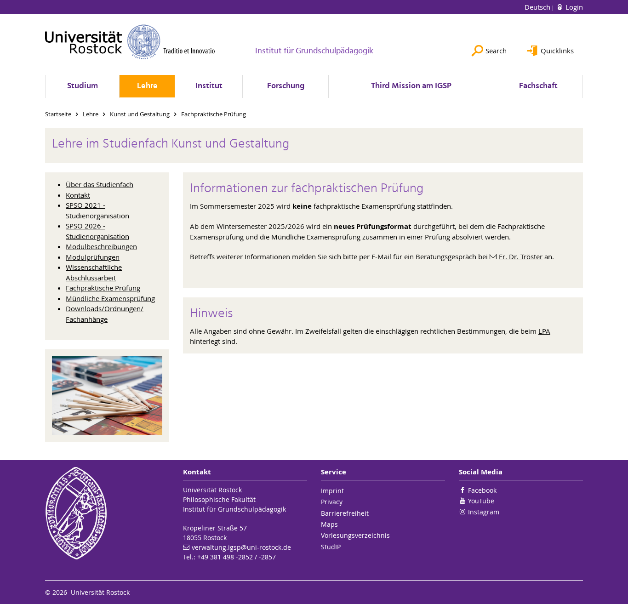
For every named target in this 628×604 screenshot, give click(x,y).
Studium (82, 86)
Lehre (147, 86)
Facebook (482, 490)
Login (573, 6)
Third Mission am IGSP (411, 86)
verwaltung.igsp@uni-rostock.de (241, 547)
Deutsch (538, 6)
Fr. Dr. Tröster (520, 256)
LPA (544, 331)
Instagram (483, 511)
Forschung (285, 86)
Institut (209, 86)
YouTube (481, 500)
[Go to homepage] (130, 41)
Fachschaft (538, 86)
